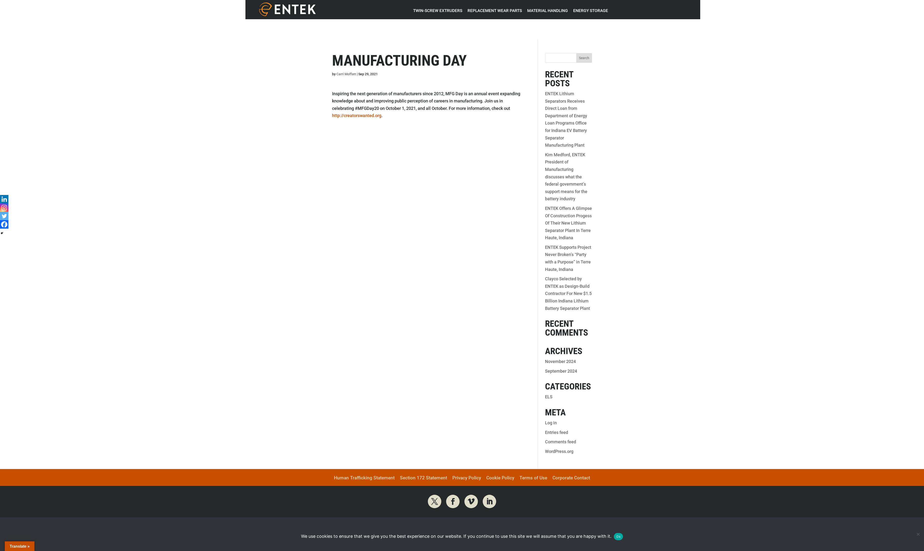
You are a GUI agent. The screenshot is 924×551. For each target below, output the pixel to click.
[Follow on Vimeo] (471, 501)
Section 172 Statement (423, 478)
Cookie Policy (500, 478)
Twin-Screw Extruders (437, 10)
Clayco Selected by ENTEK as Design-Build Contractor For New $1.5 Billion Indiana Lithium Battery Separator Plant (568, 293)
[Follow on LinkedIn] (489, 501)
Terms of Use (533, 478)
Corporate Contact (571, 478)
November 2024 (560, 361)
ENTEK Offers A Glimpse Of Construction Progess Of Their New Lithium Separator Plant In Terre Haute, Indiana (568, 223)
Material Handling (547, 10)
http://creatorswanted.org (356, 115)
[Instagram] (4, 207)
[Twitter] (4, 216)
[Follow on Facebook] (453, 501)
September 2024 (561, 371)
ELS (548, 396)
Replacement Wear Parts (495, 10)
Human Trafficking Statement (364, 478)
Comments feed (560, 441)
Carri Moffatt (346, 74)
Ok (618, 536)
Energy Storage (590, 10)
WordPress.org (559, 451)
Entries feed (556, 432)
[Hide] (2, 233)
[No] (918, 534)
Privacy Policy (466, 478)
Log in (551, 422)
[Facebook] (4, 224)
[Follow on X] (434, 501)
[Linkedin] (4, 199)
